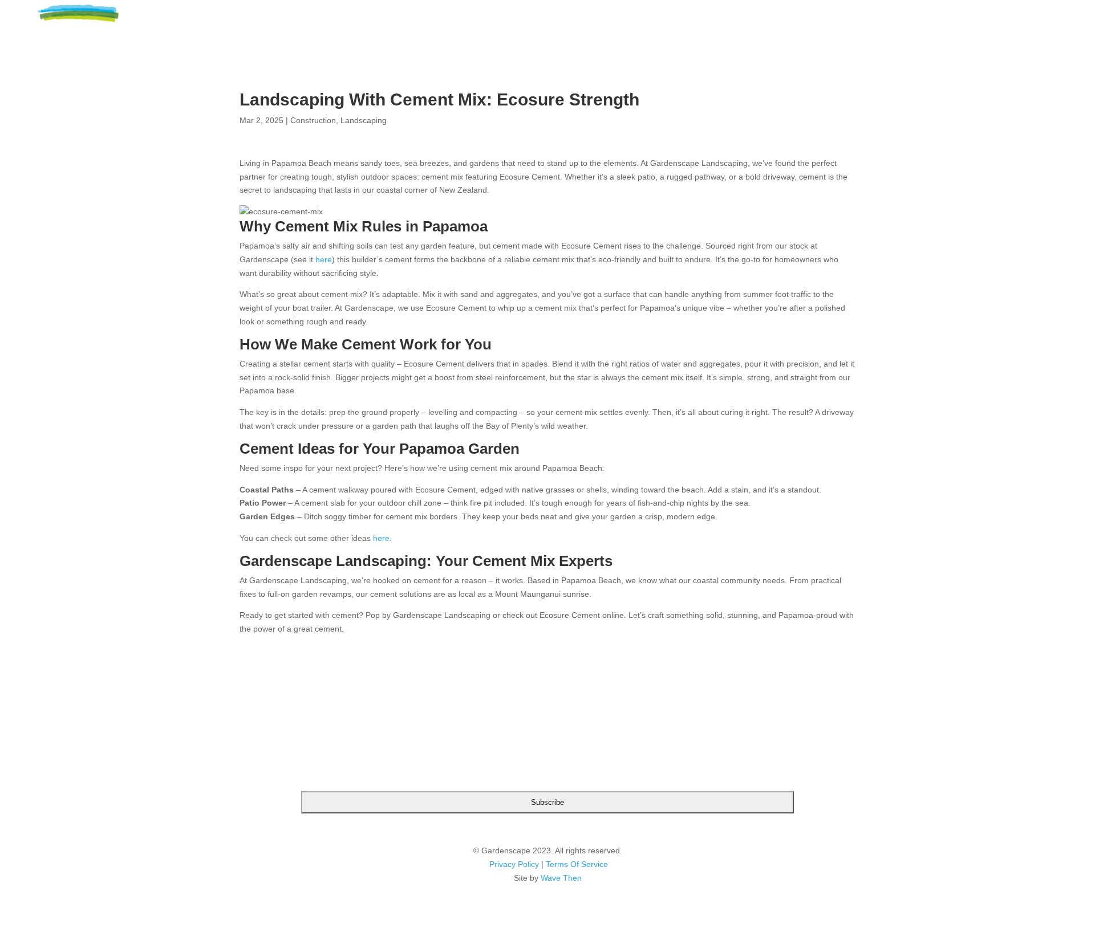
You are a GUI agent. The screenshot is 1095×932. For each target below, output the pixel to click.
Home (680, 23)
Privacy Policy (514, 864)
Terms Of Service (577, 864)
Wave (551, 877)
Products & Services (891, 23)
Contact (1003, 23)
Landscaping (363, 120)
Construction (313, 120)
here (323, 259)
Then (572, 877)
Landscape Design (763, 23)
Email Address (547, 738)
